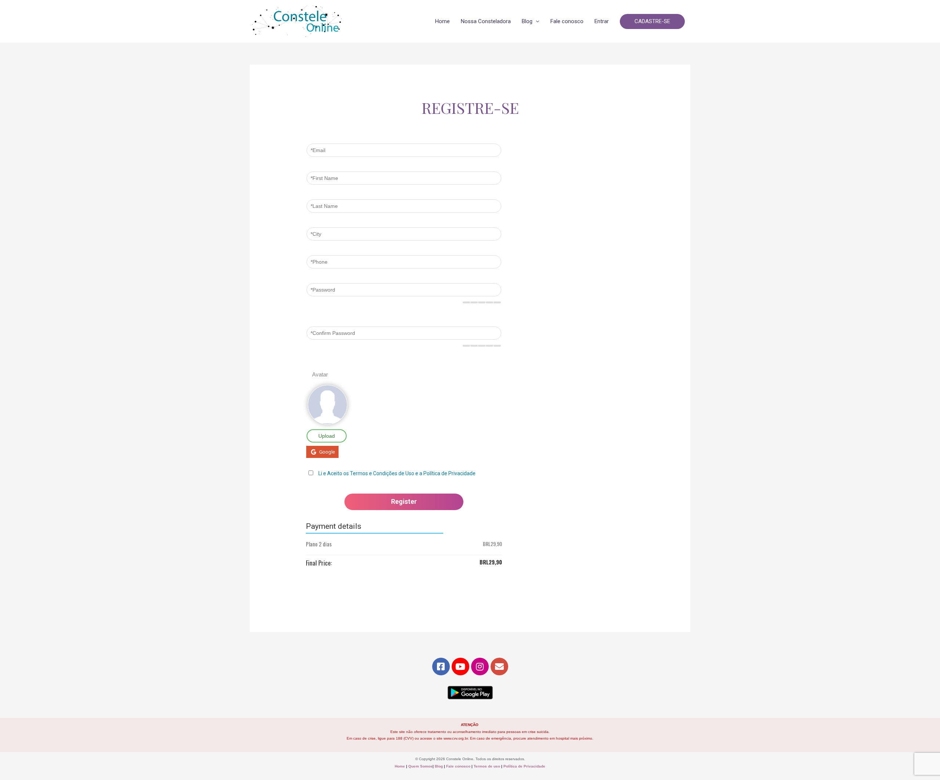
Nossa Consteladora (486, 21)
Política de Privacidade (524, 766)
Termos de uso (487, 766)
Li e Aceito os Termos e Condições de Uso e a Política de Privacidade (397, 473)
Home (442, 21)
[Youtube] (460, 666)
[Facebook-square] (441, 666)
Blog (527, 21)
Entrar (601, 21)
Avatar (320, 374)
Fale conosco (566, 21)
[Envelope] (499, 666)
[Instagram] (480, 666)
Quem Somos (420, 766)
